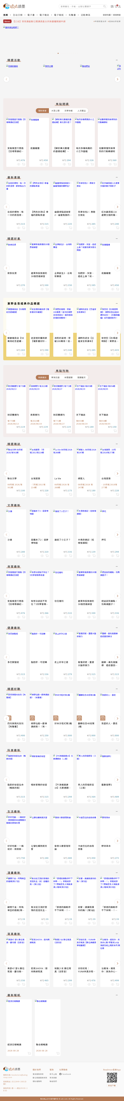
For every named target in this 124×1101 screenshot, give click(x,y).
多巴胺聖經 (13, 662)
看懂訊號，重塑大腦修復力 (86, 663)
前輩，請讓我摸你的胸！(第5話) (86, 908)
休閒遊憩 (68, 377)
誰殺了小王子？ (62, 539)
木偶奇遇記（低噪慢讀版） (86, 541)
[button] (6, 79)
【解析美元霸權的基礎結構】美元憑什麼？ (61, 151)
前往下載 (112, 1085)
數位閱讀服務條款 (40, 1077)
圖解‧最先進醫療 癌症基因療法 (109, 665)
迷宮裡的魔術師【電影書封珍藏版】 (39, 341)
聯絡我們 (53, 1081)
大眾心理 (55, 110)
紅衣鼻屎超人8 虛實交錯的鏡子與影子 (109, 215)
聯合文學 (12, 478)
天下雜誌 (80, 414)
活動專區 (85, 14)
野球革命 (106, 845)
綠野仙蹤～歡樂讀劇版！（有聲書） (39, 726)
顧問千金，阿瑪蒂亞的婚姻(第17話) (16, 910)
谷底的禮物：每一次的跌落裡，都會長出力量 (16, 215)
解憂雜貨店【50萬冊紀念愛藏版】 (17, 339)
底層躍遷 (35, 148)
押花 (103, 539)
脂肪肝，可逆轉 (39, 662)
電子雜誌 (44, 14)
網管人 (81, 478)
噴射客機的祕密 (39, 784)
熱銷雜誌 (42, 377)
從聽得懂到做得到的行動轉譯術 (107, 149)
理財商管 (42, 110)
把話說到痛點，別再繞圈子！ (109, 602)
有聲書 (72, 14)
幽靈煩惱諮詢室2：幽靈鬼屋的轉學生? (63, 215)
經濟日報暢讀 (14, 1044)
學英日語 (55, 377)
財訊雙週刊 (13, 414)
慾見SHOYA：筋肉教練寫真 (39, 970)
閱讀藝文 (82, 377)
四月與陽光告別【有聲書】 (16, 725)
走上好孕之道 (61, 662)
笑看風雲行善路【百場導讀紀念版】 (16, 151)
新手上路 (53, 1074)
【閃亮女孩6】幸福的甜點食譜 (39, 213)
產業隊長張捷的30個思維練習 (39, 274)
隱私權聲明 (37, 1081)
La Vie (57, 478)
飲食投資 (12, 273)
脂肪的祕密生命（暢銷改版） (16, 786)
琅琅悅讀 (107, 14)
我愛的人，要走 (109, 723)
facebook (66, 1074)
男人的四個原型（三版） (86, 786)
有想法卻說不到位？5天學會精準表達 (39, 604)
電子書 (31, 14)
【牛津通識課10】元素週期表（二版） (62, 787)
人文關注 (82, 110)
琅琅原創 (117, 14)
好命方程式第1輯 (63, 723)
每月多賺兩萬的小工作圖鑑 (84, 149)
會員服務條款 (38, 1074)
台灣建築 (35, 478)
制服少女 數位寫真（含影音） (62, 970)
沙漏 (10, 539)
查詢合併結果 (115, 21)
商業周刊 (35, 414)
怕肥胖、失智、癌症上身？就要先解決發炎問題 (86, 276)
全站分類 (18, 14)
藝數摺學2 (106, 784)
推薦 (5, 14)
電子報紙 (59, 14)
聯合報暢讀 (42, 1044)
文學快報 (68, 110)
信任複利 (59, 600)
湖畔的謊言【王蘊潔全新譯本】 (86, 339)
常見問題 (53, 1077)
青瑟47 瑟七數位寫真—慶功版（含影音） (16, 971)
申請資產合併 (101, 21)
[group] (62, 41)
